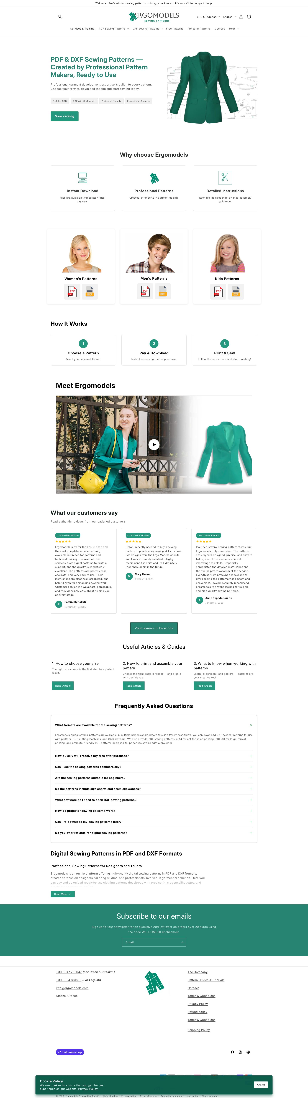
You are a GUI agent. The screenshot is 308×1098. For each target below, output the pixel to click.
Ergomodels (71, 1096)
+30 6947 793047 (69, 972)
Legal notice (192, 1096)
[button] (60, 17)
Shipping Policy (199, 1030)
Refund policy (197, 1012)
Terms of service (148, 1096)
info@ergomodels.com (72, 988)
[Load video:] (154, 445)
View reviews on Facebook (154, 628)
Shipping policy (210, 1096)
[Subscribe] (182, 942)
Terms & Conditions (201, 996)
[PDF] (72, 292)
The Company (198, 972)
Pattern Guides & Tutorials (206, 980)
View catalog (64, 116)
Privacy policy (128, 1096)
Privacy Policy (198, 1004)
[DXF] (90, 292)
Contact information (171, 1096)
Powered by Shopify (89, 1096)
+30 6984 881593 (68, 980)
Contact (193, 988)
